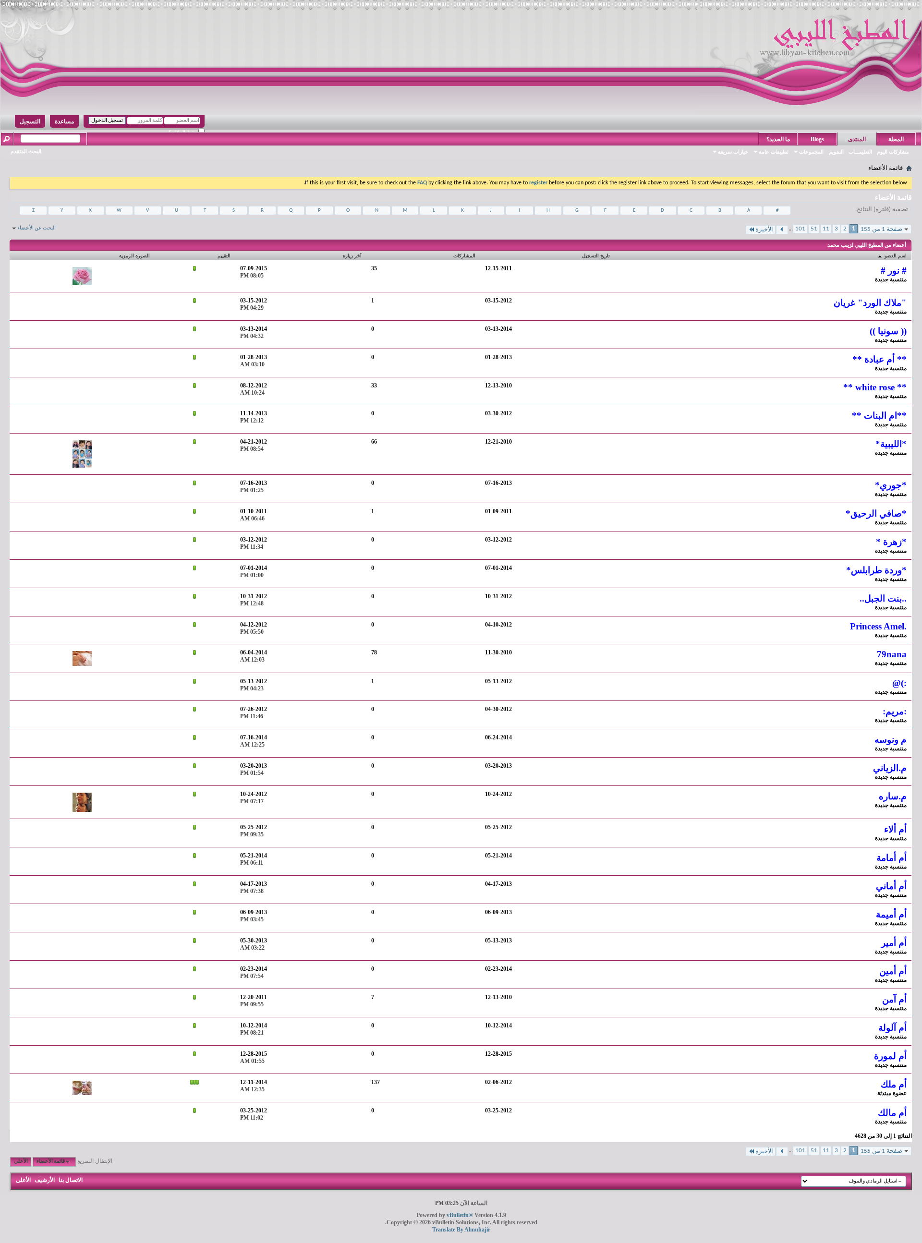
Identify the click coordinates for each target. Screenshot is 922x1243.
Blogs (817, 139)
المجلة (896, 139)
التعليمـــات (860, 152)
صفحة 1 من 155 (881, 229)
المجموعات (811, 152)
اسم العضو (895, 255)
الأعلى (21, 1161)
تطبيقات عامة (774, 152)
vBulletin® (460, 1215)
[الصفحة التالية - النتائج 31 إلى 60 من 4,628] (782, 229)
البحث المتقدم (26, 151)
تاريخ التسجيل (596, 255)
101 (800, 229)
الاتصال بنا (71, 1180)
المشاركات (464, 255)
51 (814, 229)
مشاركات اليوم (893, 152)
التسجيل (30, 121)
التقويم (836, 152)
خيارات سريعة (733, 152)
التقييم (224, 255)
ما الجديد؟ (778, 139)
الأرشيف (45, 1180)
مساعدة (64, 121)
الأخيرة (764, 230)
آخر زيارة (352, 255)
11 (826, 229)
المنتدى (857, 139)
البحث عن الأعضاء (36, 228)
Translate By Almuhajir (461, 1229)
